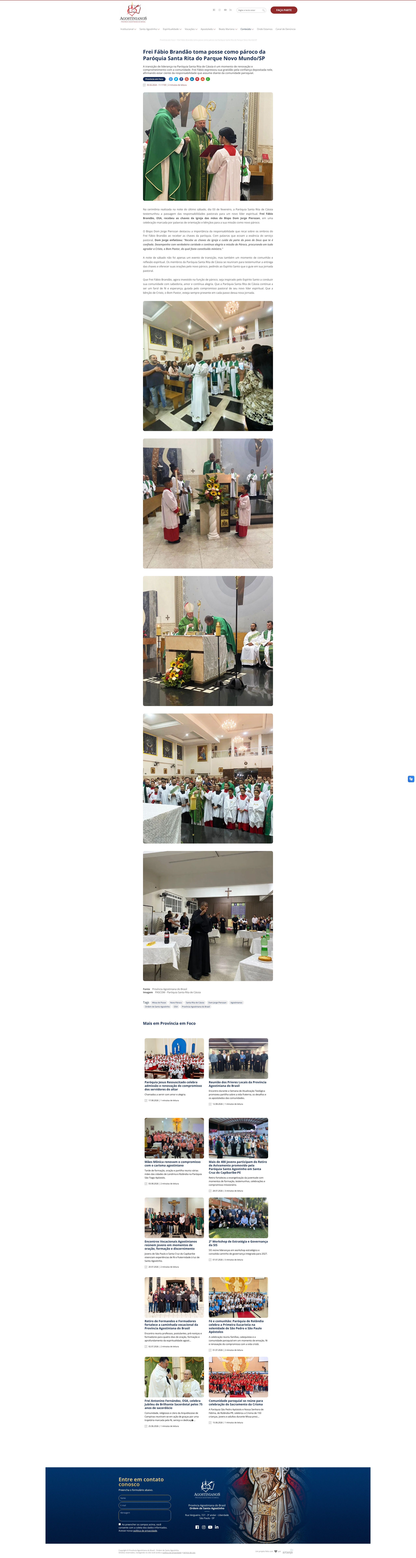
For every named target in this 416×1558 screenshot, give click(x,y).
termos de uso (189, 1552)
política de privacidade (145, 1530)
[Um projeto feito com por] (268, 1548)
